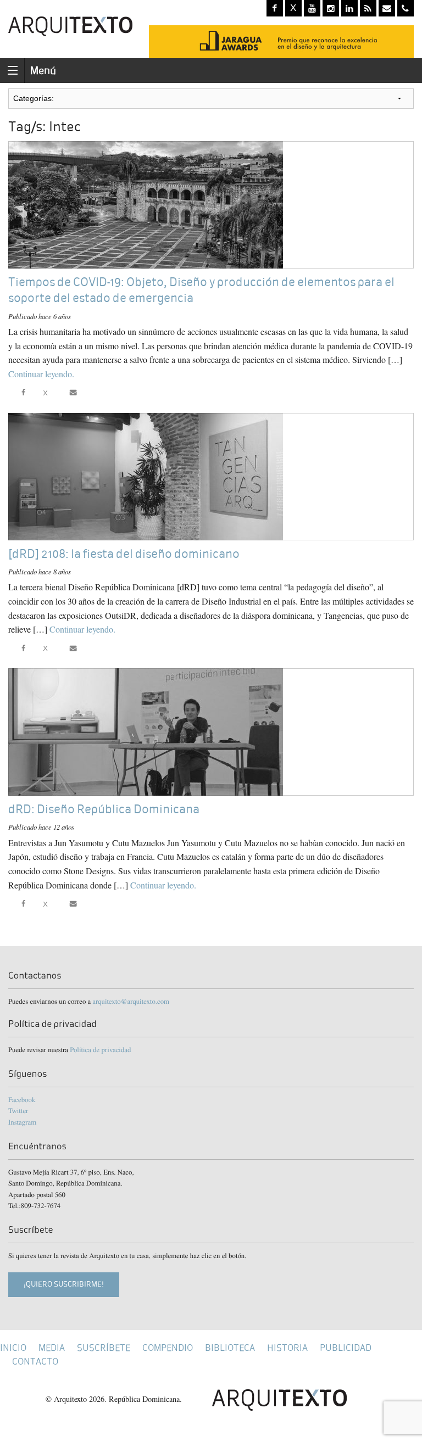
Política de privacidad (100, 1049)
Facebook (21, 1099)
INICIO (13, 1348)
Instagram (22, 1122)
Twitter (18, 1110)
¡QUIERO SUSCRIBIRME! (64, 1284)
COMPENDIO (167, 1348)
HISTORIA (287, 1348)
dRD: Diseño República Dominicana (103, 809)
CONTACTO (35, 1361)
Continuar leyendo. (41, 373)
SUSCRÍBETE (103, 1348)
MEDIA (51, 1348)
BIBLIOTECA (230, 1348)
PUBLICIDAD (345, 1348)
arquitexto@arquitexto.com (130, 1001)
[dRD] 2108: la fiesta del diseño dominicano (124, 554)
